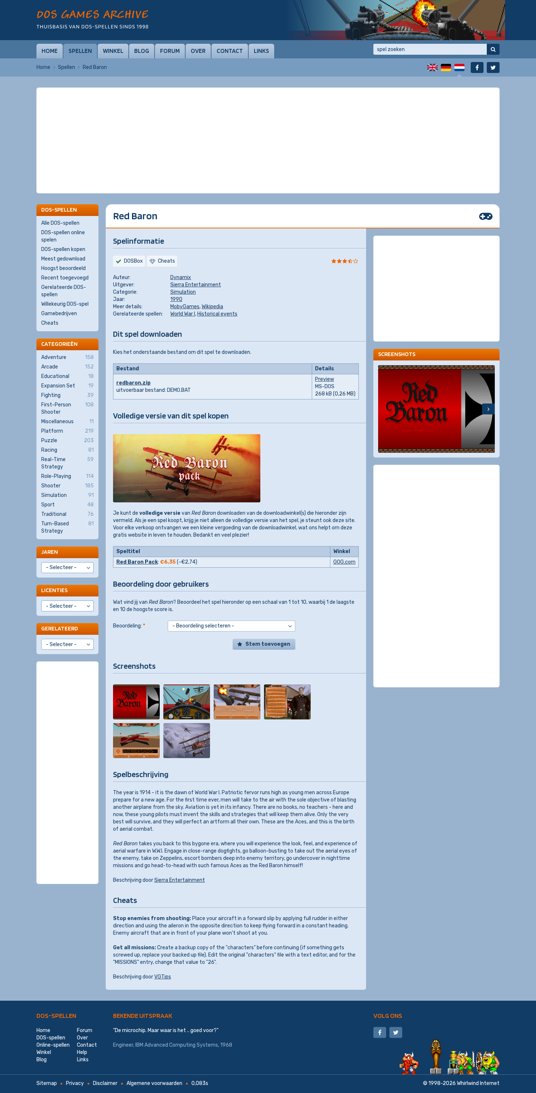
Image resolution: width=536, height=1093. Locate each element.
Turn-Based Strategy (67, 527)
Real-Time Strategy (67, 463)
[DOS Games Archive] (92, 19)
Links (261, 50)
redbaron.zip (133, 383)
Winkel (113, 50)
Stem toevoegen (267, 644)
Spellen (80, 50)
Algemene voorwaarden (154, 1083)
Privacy (75, 1083)
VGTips (162, 977)
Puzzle (67, 440)
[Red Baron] (136, 701)
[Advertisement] (268, 105)
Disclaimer (105, 1083)
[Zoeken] (493, 49)
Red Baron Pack (137, 562)
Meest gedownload (63, 259)
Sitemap (46, 1083)
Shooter (67, 486)
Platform (67, 431)
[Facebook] (477, 67)
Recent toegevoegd (65, 278)
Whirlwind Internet (478, 1083)
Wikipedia (212, 307)
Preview (324, 379)
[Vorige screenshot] (384, 408)
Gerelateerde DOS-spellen (63, 291)
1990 (176, 299)
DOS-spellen (56, 1015)
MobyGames (184, 307)
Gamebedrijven (59, 313)
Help (82, 1052)
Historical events (217, 314)
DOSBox (133, 261)
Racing (67, 450)
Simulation (183, 292)
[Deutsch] (446, 67)
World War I (182, 314)
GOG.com (344, 562)
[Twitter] (493, 67)
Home (50, 50)
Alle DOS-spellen (60, 223)
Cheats (49, 323)
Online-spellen (53, 1045)
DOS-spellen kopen (63, 249)
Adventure (67, 357)
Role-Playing (67, 476)
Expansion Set (67, 386)
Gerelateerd (59, 628)
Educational (67, 376)
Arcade (67, 367)
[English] (432, 67)
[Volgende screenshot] (488, 408)
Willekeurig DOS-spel (65, 304)
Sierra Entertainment (195, 285)
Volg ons (387, 1015)
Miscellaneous (67, 421)
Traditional (67, 514)
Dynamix (180, 277)
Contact (230, 50)
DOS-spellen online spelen (63, 236)
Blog (141, 50)
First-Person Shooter (67, 408)
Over (198, 50)
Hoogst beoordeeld (63, 268)
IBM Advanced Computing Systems (176, 1045)
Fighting (67, 395)
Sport (67, 505)
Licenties (54, 590)
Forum (170, 50)
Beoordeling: (129, 626)
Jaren (49, 551)
